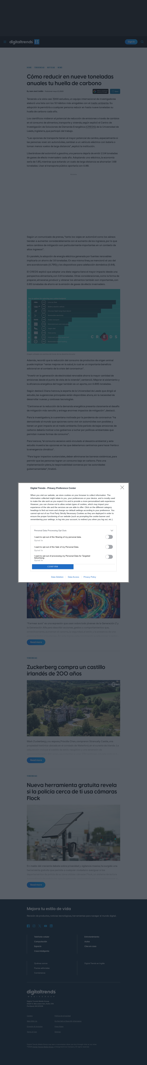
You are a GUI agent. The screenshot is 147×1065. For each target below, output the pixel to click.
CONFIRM (53, 567)
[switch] (109, 537)
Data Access (73, 577)
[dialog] (73, 532)
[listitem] (73, 530)
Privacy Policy (90, 577)
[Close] (123, 488)
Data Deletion (57, 577)
